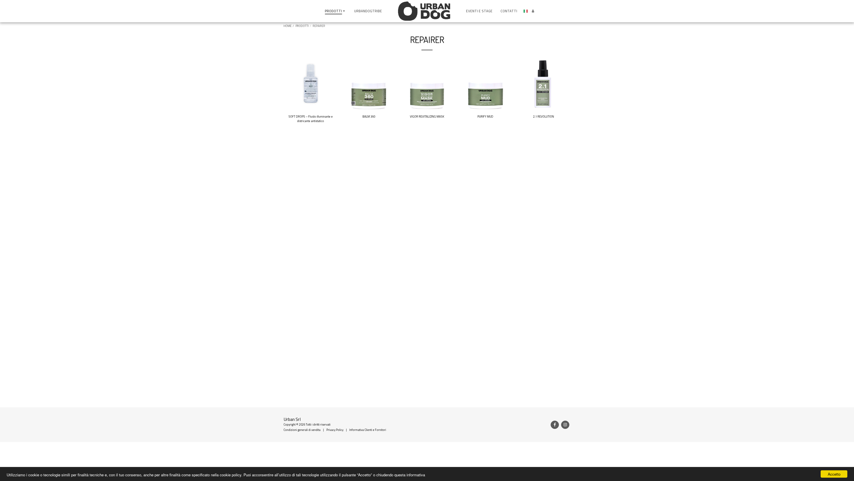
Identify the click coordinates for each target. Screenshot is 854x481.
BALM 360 (369, 116)
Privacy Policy (334, 430)
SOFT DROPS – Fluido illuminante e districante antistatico (310, 118)
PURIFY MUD (485, 116)
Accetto (834, 474)
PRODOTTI (302, 26)
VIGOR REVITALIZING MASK (427, 116)
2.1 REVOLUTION (543, 116)
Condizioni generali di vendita (302, 430)
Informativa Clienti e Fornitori (367, 430)
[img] (310, 84)
